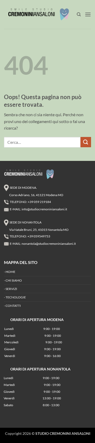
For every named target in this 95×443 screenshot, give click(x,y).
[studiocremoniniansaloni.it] (40, 14)
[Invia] (85, 142)
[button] (88, 14)
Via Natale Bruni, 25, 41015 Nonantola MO (39, 230)
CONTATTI (13, 306)
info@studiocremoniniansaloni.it (44, 209)
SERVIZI (11, 289)
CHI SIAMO (14, 280)
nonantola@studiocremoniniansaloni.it (49, 244)
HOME (10, 272)
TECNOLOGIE (16, 297)
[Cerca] (79, 14)
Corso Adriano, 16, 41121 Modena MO (36, 195)
